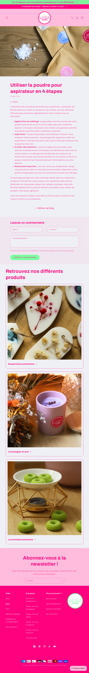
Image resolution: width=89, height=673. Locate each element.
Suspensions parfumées (21, 364)
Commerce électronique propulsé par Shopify (51, 665)
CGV (8, 609)
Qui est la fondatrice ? (31, 599)
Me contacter (52, 614)
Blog (8, 604)
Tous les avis (31, 638)
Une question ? (12, 627)
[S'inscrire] (62, 580)
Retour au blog (46, 208)
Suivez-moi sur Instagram (32, 607)
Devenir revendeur (53, 609)
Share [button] (15, 102)
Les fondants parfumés (20, 539)
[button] (6, 17)
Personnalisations (53, 604)
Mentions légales (13, 614)
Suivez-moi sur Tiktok (32, 615)
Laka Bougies (32, 665)
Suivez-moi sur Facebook (32, 623)
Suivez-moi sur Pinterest (32, 631)
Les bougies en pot (18, 452)
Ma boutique (51, 599)
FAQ (7, 599)
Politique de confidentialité (12, 620)
